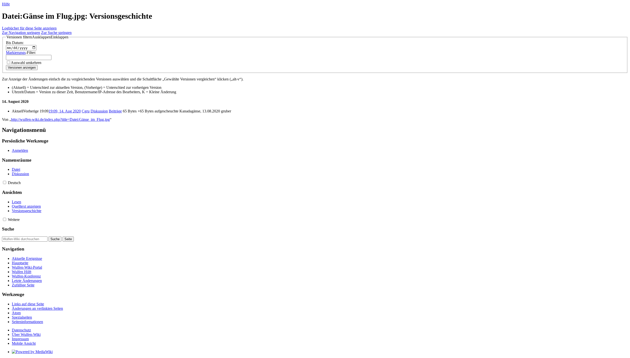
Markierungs (16, 52)
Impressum (20, 339)
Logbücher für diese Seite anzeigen (29, 28)
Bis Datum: (15, 43)
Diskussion (99, 111)
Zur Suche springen (56, 33)
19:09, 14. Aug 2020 (64, 111)
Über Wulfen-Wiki (26, 334)
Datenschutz (21, 330)
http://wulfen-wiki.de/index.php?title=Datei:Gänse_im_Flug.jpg (60, 119)
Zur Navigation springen (21, 33)
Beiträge (115, 111)
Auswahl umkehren (26, 63)
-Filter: (21, 52)
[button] (37, 37)
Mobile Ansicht (24, 343)
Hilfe (6, 4)
